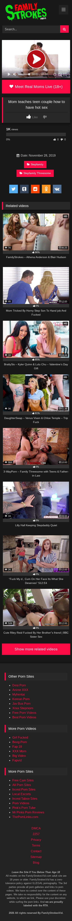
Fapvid (17, 760)
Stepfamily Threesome (37, 173)
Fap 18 (17, 746)
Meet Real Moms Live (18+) (38, 87)
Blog (36, 862)
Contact (36, 851)
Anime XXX (20, 690)
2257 (36, 834)
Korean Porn (21, 699)
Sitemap (36, 857)
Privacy (36, 839)
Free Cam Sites (23, 780)
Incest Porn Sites (23, 789)
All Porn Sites (21, 785)
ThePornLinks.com (25, 817)
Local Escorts (21, 794)
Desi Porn (19, 685)
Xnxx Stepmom (22, 708)
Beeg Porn (19, 742)
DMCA (36, 828)
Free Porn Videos (24, 712)
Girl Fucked (20, 737)
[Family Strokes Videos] (29, 12)
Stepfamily (37, 164)
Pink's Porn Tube (24, 807)
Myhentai (18, 694)
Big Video (19, 755)
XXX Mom (19, 751)
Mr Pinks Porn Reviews (28, 812)
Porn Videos (20, 803)
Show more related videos (36, 649)
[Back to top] (64, 902)
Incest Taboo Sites (24, 798)
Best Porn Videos (24, 717)
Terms (36, 845)
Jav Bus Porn (21, 703)
